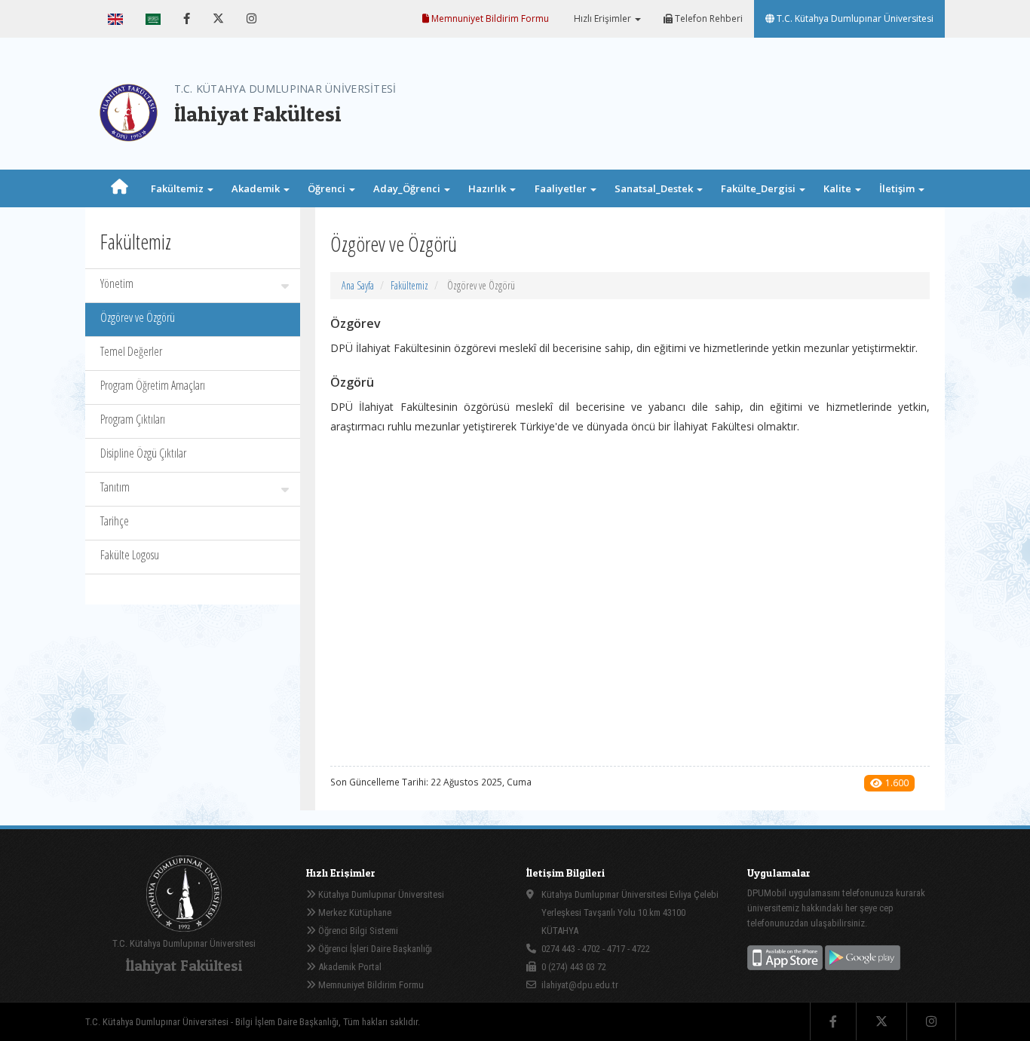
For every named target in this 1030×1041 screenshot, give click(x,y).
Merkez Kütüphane (353, 912)
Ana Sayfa (358, 285)
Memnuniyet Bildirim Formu (489, 18)
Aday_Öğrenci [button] (408, 188)
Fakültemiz (409, 285)
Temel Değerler (131, 351)
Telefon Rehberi (708, 18)
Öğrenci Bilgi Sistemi (357, 930)
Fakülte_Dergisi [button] (759, 188)
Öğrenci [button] (328, 188)
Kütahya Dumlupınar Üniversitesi (380, 894)
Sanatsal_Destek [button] (655, 188)
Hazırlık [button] (488, 188)
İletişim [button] (898, 188)
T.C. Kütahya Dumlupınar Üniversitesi (853, 18)
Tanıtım (115, 487)
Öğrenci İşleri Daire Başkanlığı (374, 948)
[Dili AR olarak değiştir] (153, 19)
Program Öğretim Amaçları (152, 385)
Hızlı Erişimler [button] (602, 18)
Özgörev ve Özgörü (137, 317)
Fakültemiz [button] (178, 188)
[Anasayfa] (119, 188)
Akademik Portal (349, 966)
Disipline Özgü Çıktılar (143, 453)
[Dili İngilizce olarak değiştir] (115, 19)
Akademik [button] (256, 188)
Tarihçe (114, 521)
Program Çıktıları (132, 419)
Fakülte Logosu (129, 555)
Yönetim (116, 283)
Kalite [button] (838, 188)
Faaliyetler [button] (562, 188)
